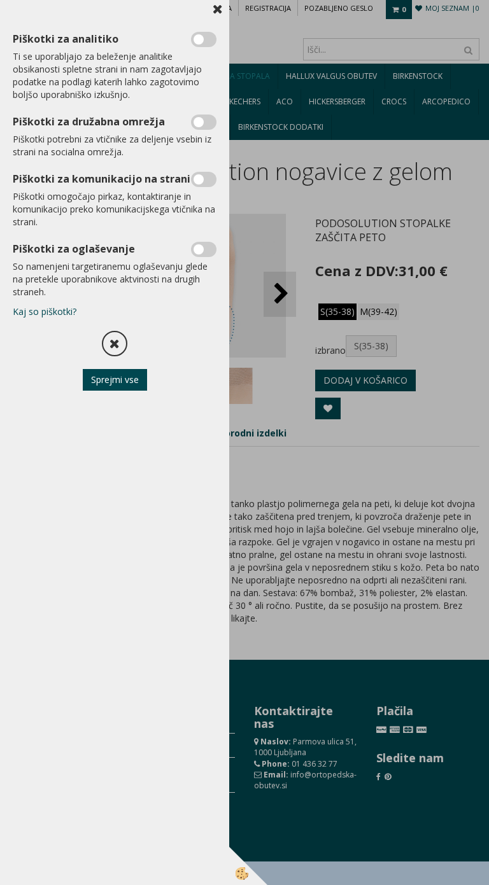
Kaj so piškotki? (44, 311)
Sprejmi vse (115, 379)
